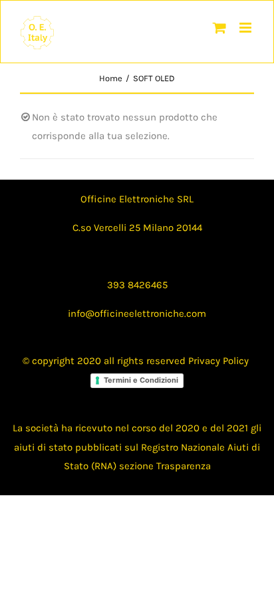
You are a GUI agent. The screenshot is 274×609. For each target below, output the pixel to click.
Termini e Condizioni (141, 380)
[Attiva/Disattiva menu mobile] (246, 28)
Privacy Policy (218, 361)
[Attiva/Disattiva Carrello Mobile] (219, 28)
